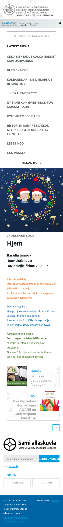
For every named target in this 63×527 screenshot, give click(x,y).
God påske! (16, 152)
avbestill (13, 466)
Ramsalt (55, 500)
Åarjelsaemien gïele (28, 23)
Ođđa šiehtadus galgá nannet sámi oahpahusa (31, 58)
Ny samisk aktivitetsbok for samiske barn (30, 104)
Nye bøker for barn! (24, 116)
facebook (17, 482)
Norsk (23, 25)
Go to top (55, 427)
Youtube (46, 482)
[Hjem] (29, 10)
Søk (60, 23)
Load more (32, 162)
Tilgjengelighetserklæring (16, 517)
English (33, 25)
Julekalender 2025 (22, 93)
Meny (9, 23)
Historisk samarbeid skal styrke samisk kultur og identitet (28, 130)
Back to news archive (34, 35)
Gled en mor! (17, 70)
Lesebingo (15, 143)
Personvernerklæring (14, 521)
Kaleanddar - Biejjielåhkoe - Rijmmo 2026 (30, 81)
